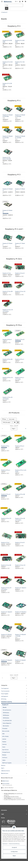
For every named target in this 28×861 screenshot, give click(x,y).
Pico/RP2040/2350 (7, 720)
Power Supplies (4, 693)
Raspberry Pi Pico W (19, 339)
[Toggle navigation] (2, 1)
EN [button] (15, 1)
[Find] (6, 8)
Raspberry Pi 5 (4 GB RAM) (19, 41)
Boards (4, 707)
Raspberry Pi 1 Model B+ (20, 244)
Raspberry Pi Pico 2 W (8, 377)
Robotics (3, 765)
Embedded (4, 728)
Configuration (14, 851)
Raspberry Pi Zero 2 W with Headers (8, 310)
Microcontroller (5, 731)
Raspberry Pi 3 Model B (20, 189)
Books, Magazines (7, 723)
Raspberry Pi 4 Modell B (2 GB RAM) (7, 137)
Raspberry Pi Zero (7, 273)
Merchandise (6, 725)
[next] (25, 428)
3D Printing (3, 699)
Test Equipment (5, 688)
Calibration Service (5, 770)
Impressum (5, 843)
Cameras (4, 744)
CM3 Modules (6, 712)
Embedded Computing (6, 701)
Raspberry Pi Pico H (7, 339)
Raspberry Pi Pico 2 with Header (19, 378)
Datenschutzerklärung (14, 843)
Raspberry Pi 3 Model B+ (7, 211)
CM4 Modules (6, 715)
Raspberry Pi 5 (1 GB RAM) (19, 62)
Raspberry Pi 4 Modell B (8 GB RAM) (7, 115)
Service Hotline (5, 783)
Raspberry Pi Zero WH (8, 291)
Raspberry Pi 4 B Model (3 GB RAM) (7, 158)
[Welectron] (8, 1)
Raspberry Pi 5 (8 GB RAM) (7, 41)
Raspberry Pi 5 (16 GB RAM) (7, 62)
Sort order (11, 419)
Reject (14, 855)
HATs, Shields (5, 736)
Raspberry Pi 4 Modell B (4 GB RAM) (20, 115)
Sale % (2, 768)
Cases (3, 747)
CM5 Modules (6, 718)
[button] (20, 1)
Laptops (4, 739)
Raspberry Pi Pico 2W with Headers (7, 398)
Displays (4, 741)
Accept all (14, 847)
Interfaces (4, 757)
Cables (3, 760)
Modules (4, 754)
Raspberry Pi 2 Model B (7, 244)
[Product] (5, 213)
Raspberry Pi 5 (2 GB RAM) (7, 84)
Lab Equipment (4, 696)
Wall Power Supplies (6, 762)
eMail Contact (5, 781)
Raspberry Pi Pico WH (7, 359)
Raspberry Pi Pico (5, 446)
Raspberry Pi (5, 704)
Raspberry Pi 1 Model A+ (20, 587)
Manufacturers (4, 773)
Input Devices (5, 749)
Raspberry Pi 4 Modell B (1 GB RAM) (20, 137)
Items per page (6, 422)
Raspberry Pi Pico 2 (19, 359)
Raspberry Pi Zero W (19, 273)
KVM (3, 733)
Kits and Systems (7, 710)
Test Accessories (5, 691)
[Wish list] (22, 1)
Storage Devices (6, 752)
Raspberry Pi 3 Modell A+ (7, 189)
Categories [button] (4, 685)
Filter (4, 419)
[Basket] (25, 1)
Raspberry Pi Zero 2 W (20, 291)
